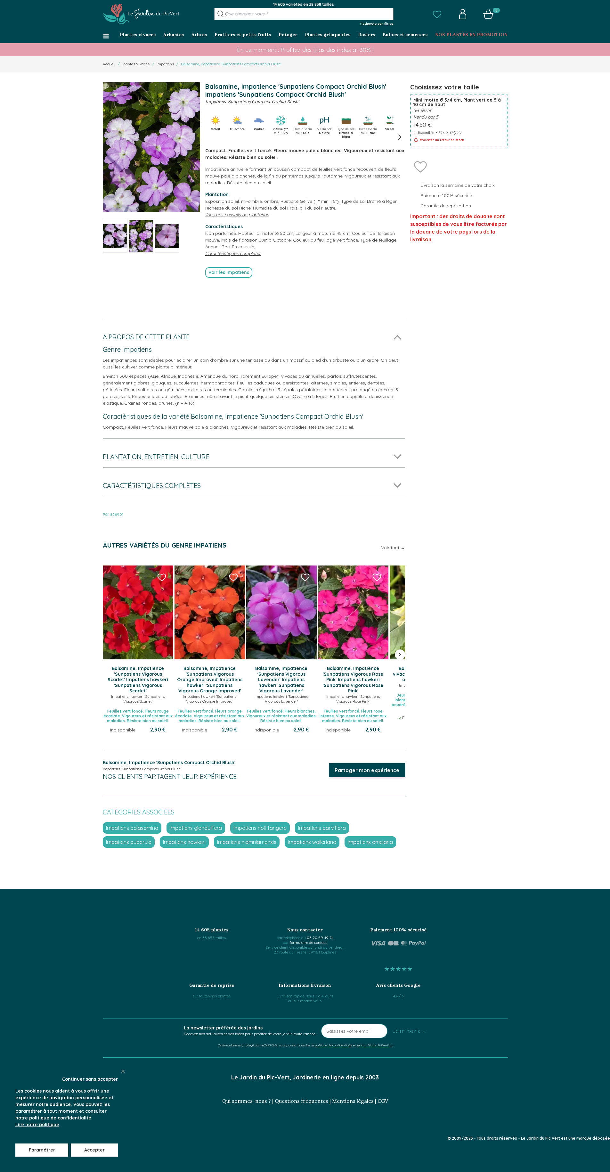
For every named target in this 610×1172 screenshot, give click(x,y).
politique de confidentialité (333, 1045)
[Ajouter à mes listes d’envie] (420, 166)
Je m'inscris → (410, 1031)
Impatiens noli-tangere (260, 828)
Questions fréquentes (301, 1101)
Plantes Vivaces (136, 64)
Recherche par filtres (377, 23)
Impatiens (165, 64)
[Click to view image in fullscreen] (151, 147)
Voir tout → (393, 547)
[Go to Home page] (141, 14)
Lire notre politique (37, 1124)
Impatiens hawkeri (184, 842)
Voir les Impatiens (228, 272)
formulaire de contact (308, 942)
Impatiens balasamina (132, 828)
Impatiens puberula (128, 842)
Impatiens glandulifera (196, 828)
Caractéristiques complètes (233, 253)
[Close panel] (123, 1071)
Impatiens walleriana (312, 842)
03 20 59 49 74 (320, 937)
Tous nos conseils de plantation (237, 215)
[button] (437, 14)
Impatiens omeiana (370, 842)
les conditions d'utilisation (374, 1045)
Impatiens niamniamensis (246, 842)
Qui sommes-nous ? (246, 1101)
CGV (383, 1101)
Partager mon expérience (367, 770)
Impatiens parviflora (322, 828)
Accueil (109, 64)
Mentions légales (353, 1101)
